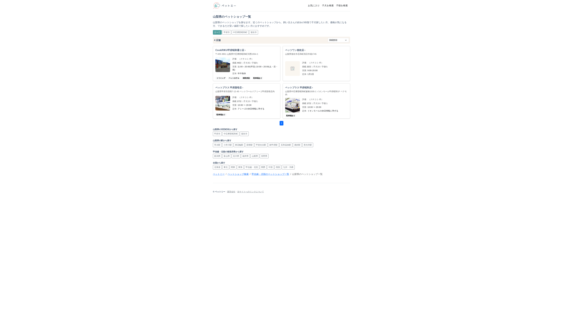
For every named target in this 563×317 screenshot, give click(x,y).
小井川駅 (228, 145)
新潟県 (217, 156)
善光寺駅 (308, 145)
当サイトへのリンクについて (250, 191)
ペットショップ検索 (238, 174)
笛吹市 (254, 32)
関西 (263, 167)
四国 (278, 167)
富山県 (227, 156)
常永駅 (217, 145)
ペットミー (219, 174)
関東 (233, 167)
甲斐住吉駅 (261, 145)
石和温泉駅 (286, 145)
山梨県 (255, 156)
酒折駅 (297, 145)
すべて (217, 32)
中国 (270, 167)
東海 (240, 167)
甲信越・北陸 (252, 167)
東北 (226, 167)
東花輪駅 (239, 145)
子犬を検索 (328, 5)
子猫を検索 (342, 5)
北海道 (217, 167)
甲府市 (227, 32)
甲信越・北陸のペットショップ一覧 (270, 174)
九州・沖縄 (288, 167)
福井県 (245, 156)
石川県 (236, 156)
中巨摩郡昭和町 (240, 32)
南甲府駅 (273, 145)
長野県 (264, 156)
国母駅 (249, 145)
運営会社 (231, 191)
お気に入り (314, 5)
